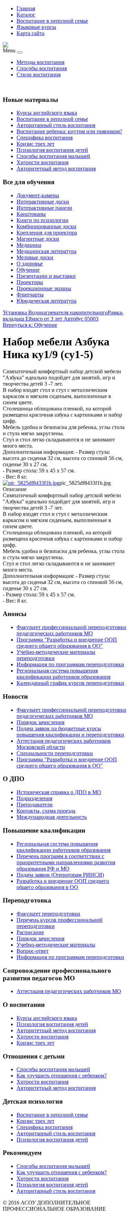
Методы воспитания (40, 62)
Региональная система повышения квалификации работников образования (63, 847)
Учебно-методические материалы (56, 945)
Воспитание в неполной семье (52, 21)
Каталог (26, 15)
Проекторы (30, 282)
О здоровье (30, 264)
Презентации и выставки (46, 276)
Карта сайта (30, 33)
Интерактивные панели (44, 208)
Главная (26, 8)
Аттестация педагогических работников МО (69, 991)
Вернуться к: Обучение (30, 325)
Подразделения (34, 798)
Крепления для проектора (47, 233)
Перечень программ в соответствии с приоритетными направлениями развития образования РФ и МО (66, 862)
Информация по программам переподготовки (70, 957)
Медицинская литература (46, 251)
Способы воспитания (42, 68)
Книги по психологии (42, 220)
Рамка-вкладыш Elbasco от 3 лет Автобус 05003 (63, 316)
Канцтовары (31, 214)
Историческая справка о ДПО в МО (59, 792)
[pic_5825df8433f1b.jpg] (31, 483)
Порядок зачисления (40, 938)
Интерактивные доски (43, 202)
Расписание (30, 932)
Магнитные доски (38, 239)
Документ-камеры (38, 195)
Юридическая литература (46, 301)
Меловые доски (35, 257)
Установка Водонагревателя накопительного (55, 312)
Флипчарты (30, 295)
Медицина (29, 245)
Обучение (28, 270)
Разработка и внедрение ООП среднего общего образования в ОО (63, 884)
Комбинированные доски (46, 226)
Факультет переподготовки (48, 914)
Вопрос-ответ (33, 951)
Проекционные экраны (44, 288)
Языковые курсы (36, 27)
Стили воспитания (39, 74)
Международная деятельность (52, 817)
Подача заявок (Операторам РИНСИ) (60, 875)
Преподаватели (35, 804)
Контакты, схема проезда (46, 811)
